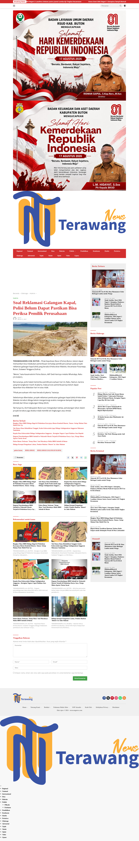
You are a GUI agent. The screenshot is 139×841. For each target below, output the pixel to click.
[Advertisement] (50, 276)
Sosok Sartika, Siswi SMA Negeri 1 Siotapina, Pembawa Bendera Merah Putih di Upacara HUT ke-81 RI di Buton (114, 304)
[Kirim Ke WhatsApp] (85, 457)
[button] (120, 5)
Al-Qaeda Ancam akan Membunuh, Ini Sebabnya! (110, 418)
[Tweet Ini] (72, 457)
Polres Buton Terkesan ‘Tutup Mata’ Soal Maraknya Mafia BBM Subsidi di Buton (40, 441)
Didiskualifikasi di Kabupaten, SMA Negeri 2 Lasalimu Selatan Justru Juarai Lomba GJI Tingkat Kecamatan (113, 318)
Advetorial (31, 255)
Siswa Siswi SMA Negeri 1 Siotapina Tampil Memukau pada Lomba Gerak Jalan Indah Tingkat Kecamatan (85, 2)
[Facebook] (104, 698)
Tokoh (50, 255)
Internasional (42, 251)
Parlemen (8, 807)
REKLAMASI (29, 450)
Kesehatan (96, 251)
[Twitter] (108, 698)
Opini (59, 255)
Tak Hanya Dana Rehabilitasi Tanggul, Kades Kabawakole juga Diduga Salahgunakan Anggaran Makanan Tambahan (48, 429)
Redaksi (46, 707)
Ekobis (107, 251)
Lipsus (77, 255)
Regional (19, 251)
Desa (52, 251)
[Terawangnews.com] (69, 218)
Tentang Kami (35, 707)
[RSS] (124, 698)
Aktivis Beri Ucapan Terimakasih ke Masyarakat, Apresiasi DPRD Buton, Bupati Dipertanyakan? (110, 408)
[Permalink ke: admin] (15, 318)
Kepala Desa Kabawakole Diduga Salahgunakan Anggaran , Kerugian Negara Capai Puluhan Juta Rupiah (48, 433)
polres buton (18, 450)
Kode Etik (88, 707)
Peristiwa (117, 251)
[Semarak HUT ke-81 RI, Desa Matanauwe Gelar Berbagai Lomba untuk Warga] (108, 279)
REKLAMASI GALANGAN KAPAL (49, 450)
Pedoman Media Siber (60, 707)
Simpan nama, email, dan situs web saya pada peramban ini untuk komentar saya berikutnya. (49, 673)
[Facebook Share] (68, 457)
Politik (72, 251)
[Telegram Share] (81, 457)
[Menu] (14, 6)
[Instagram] (116, 698)
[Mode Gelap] (125, 6)
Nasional (30, 251)
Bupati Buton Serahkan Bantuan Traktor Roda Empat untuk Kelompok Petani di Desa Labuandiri (107, 529)
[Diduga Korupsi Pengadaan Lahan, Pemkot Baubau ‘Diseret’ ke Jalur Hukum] (75, 497)
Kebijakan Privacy (102, 707)
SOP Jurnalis (76, 707)
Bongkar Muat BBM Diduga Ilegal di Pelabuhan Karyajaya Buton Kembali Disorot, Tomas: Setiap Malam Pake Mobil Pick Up (50, 424)
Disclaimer (115, 707)
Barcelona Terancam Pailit (106, 442)
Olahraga (20, 255)
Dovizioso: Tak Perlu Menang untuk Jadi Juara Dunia (111, 435)
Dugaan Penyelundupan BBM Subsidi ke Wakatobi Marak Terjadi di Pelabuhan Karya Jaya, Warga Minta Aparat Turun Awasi (48, 437)
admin (19, 318)
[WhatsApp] (120, 698)
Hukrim (62, 251)
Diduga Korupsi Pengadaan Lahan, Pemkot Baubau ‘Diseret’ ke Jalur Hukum (39, 444)
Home (24, 707)
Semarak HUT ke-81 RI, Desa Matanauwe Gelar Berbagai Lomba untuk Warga (108, 293)
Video (68, 255)
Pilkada (7, 805)
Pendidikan (84, 251)
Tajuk (41, 255)
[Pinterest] (112, 698)
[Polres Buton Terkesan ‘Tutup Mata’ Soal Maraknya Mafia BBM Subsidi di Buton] (50, 497)
